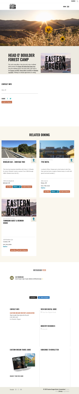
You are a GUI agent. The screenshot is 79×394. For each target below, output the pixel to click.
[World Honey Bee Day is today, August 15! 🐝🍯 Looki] (15, 285)
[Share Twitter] (10, 98)
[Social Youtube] (21, 390)
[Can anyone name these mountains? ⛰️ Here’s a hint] (15, 292)
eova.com (44, 329)
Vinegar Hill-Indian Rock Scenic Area (26, 66)
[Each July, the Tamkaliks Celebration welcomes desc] (63, 285)
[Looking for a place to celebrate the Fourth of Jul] (39, 292)
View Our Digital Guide (49, 312)
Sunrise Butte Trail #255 (26, 70)
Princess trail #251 (14, 70)
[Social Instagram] (18, 390)
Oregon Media (66, 391)
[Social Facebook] (16, 390)
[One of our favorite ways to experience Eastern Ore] (51, 285)
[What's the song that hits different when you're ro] (63, 292)
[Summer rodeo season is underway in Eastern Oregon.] (27, 292)
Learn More (9, 187)
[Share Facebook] (7, 98)
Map (34, 161)
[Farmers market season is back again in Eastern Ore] (51, 292)
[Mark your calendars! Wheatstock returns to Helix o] (27, 285)
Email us (43, 188)
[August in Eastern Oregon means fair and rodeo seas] (39, 285)
